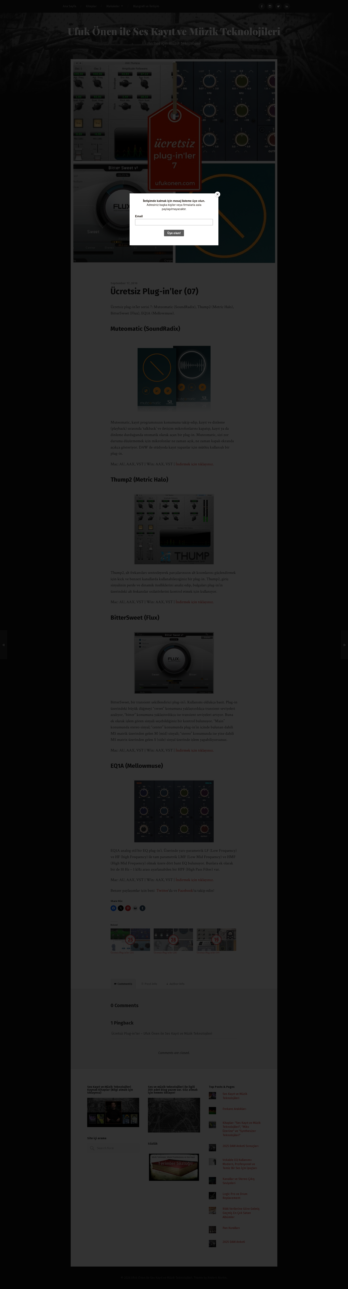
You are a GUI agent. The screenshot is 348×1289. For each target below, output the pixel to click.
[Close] (217, 194)
